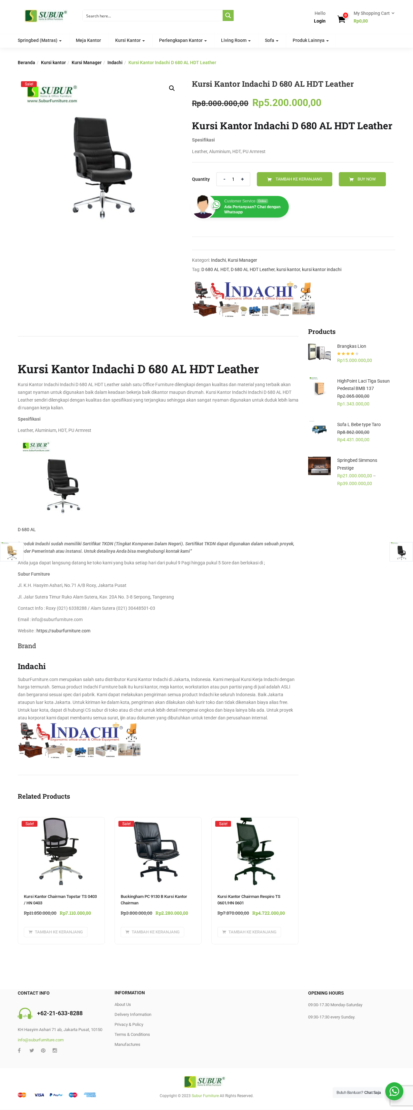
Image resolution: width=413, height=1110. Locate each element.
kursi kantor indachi (321, 269)
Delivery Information (133, 1014)
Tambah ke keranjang (299, 179)
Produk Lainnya (309, 40)
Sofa (270, 40)
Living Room (234, 40)
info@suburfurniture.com (41, 1039)
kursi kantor (288, 269)
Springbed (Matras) (38, 40)
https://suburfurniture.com (63, 630)
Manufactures (127, 1044)
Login (320, 21)
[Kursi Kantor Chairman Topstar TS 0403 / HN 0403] (61, 823)
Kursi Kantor (128, 40)
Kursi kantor (53, 62)
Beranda (26, 62)
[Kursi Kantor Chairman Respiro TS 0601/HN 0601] (255, 823)
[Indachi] (253, 299)
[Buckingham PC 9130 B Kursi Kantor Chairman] (158, 823)
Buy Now (367, 179)
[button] (372, 17)
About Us (123, 1004)
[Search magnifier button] (228, 15)
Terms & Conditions (132, 1034)
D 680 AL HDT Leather (253, 269)
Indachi (115, 62)
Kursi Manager (87, 62)
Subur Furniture (205, 1096)
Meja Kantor (88, 40)
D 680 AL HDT (215, 269)
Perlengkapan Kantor (181, 40)
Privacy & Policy (129, 1024)
